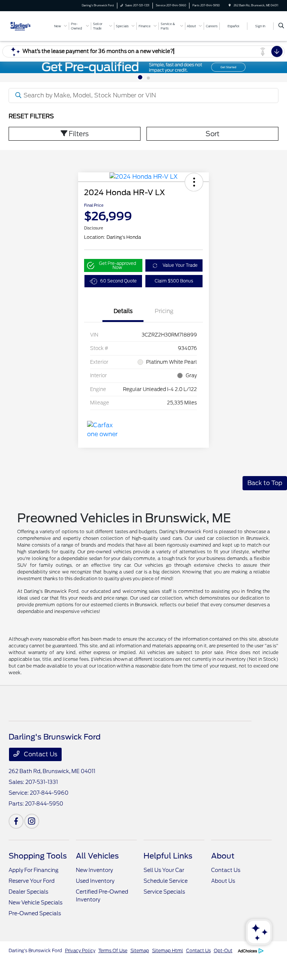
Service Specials (164, 892)
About (222, 855)
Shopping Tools (38, 855)
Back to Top (264, 483)
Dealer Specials (28, 892)
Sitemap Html (167, 950)
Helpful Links (168, 855)
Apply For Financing (33, 870)
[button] (194, 182)
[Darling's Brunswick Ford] (29, 25)
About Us (223, 881)
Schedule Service (166, 881)
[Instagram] (31, 821)
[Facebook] (16, 821)
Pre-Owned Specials (35, 913)
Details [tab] (123, 311)
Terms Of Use (112, 950)
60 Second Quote (118, 281)
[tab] (140, 77)
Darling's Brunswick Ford (35, 950)
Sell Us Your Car (164, 870)
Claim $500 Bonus (174, 281)
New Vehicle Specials (35, 903)
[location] (230, 5)
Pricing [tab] (164, 311)
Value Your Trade (180, 265)
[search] (281, 26)
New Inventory (94, 870)
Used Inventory (95, 881)
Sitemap (139, 950)
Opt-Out (223, 950)
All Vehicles (97, 855)
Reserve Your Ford (32, 881)
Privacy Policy (80, 950)
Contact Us (39, 754)
